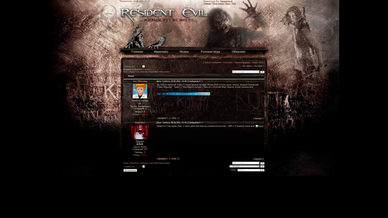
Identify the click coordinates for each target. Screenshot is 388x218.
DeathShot (140, 122)
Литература (144, 72)
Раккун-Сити (134, 72)
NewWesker (147, 69)
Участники (227, 62)
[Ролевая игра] (211, 51)
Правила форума (242, 62)
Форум (126, 72)
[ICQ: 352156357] (174, 118)
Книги (152, 72)
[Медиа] (184, 51)
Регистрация (218, 3)
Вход (228, 3)
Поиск (254, 62)
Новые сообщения (213, 62)
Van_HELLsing (140, 81)
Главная (207, 3)
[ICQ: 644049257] (174, 158)
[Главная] (137, 51)
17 (202, 122)
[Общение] (239, 51)
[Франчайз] (161, 51)
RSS (234, 3)
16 (202, 81)
